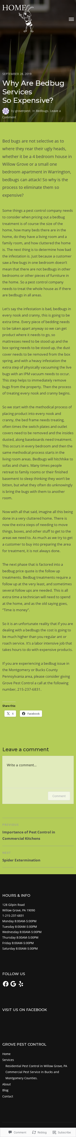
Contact (7, 1096)
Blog (5, 1090)
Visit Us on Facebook (24, 1010)
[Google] (13, 983)
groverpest (22, 111)
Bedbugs (42, 111)
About (6, 1084)
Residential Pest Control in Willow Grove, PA (36, 1066)
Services (8, 1060)
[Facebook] (5, 983)
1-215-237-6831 (13, 916)
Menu (71, 19)
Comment (59, 796)
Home (6, 1054)
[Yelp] (21, 983)
